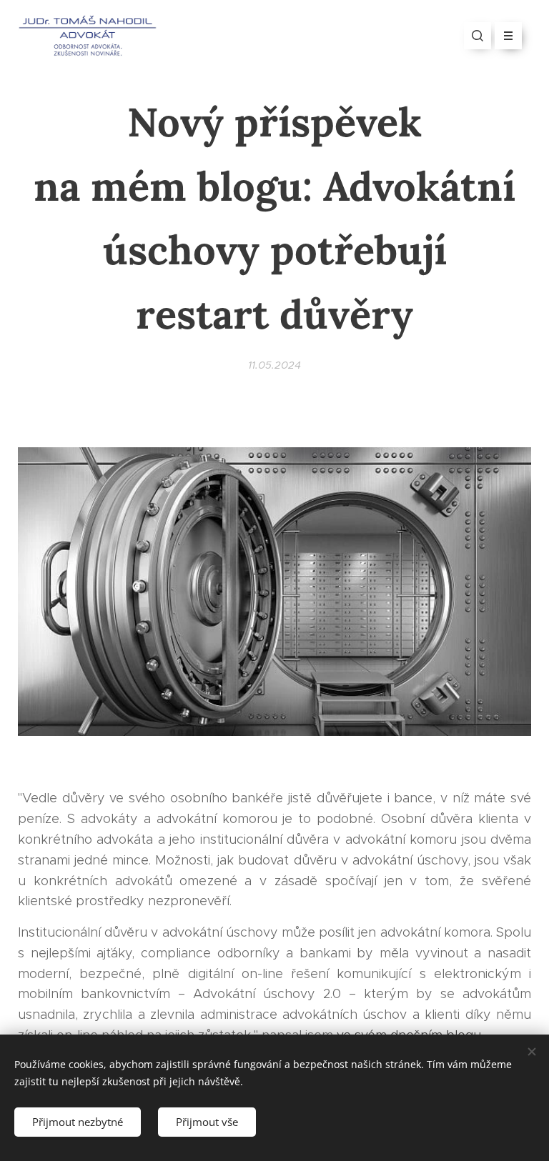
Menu (508, 35)
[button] (477, 35)
